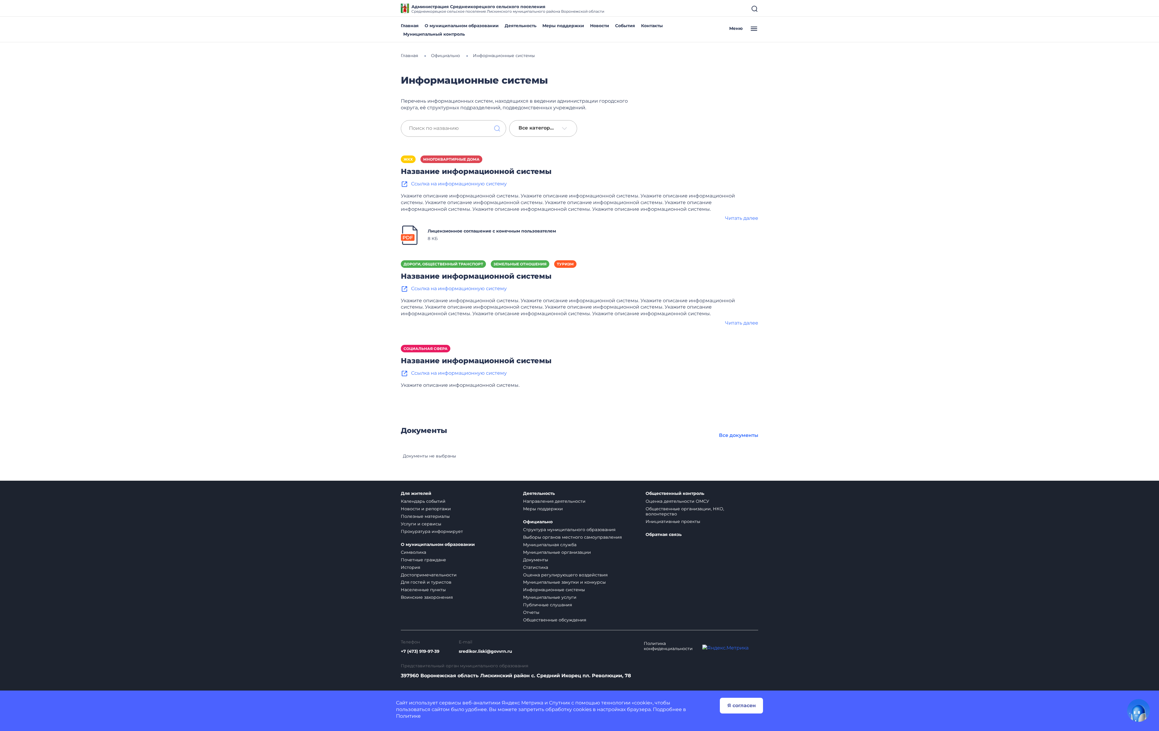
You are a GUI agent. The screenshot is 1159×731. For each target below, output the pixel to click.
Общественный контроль (675, 493)
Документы (535, 560)
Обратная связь (664, 534)
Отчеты (531, 612)
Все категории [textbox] (538, 128)
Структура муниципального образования (569, 529)
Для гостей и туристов (426, 582)
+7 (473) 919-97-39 (420, 651)
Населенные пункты (423, 589)
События (625, 25)
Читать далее (741, 218)
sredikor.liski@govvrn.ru (485, 651)
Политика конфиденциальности (668, 646)
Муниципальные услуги (549, 597)
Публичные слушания (547, 605)
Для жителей (416, 493)
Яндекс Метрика (522, 703)
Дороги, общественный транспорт (443, 264)
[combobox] (543, 128)
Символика (413, 552)
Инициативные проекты (673, 521)
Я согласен (741, 705)
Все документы (738, 435)
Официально (538, 521)
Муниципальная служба (549, 544)
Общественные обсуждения (554, 620)
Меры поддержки (563, 25)
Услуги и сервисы (421, 524)
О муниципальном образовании (462, 25)
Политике (408, 716)
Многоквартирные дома (451, 159)
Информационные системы (554, 589)
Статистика (535, 567)
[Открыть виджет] (1138, 710)
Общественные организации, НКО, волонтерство (685, 511)
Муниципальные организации (557, 552)
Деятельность (520, 25)
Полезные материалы (425, 516)
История (410, 567)
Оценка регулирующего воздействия (565, 575)
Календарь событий (423, 501)
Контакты (652, 25)
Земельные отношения (520, 264)
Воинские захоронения (427, 597)
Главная (410, 25)
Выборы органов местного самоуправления (572, 537)
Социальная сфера (426, 348)
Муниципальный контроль (434, 34)
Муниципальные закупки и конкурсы (564, 582)
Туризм (565, 264)
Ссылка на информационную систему (459, 184)
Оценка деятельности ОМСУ (677, 501)
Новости (599, 25)
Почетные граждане (423, 560)
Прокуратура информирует (432, 531)
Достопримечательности (429, 575)
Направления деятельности (554, 501)
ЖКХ (408, 159)
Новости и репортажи (426, 508)
